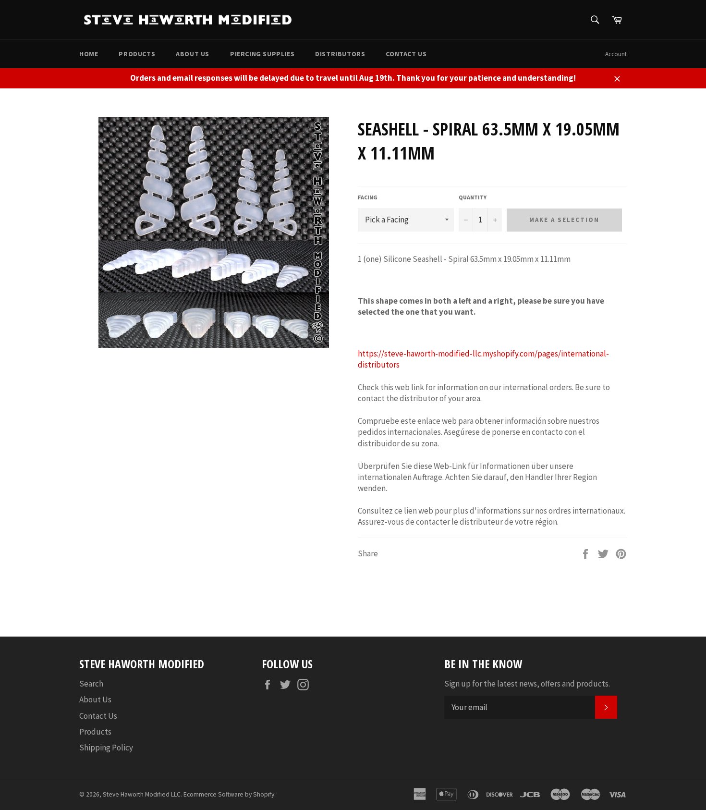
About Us (192, 53)
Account (616, 54)
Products (137, 53)
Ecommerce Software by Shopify (228, 794)
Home (88, 53)
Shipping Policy (106, 747)
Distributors (340, 53)
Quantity (473, 197)
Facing (367, 197)
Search (91, 683)
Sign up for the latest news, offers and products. (527, 683)
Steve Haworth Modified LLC (142, 794)
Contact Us (406, 53)
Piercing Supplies (262, 53)
